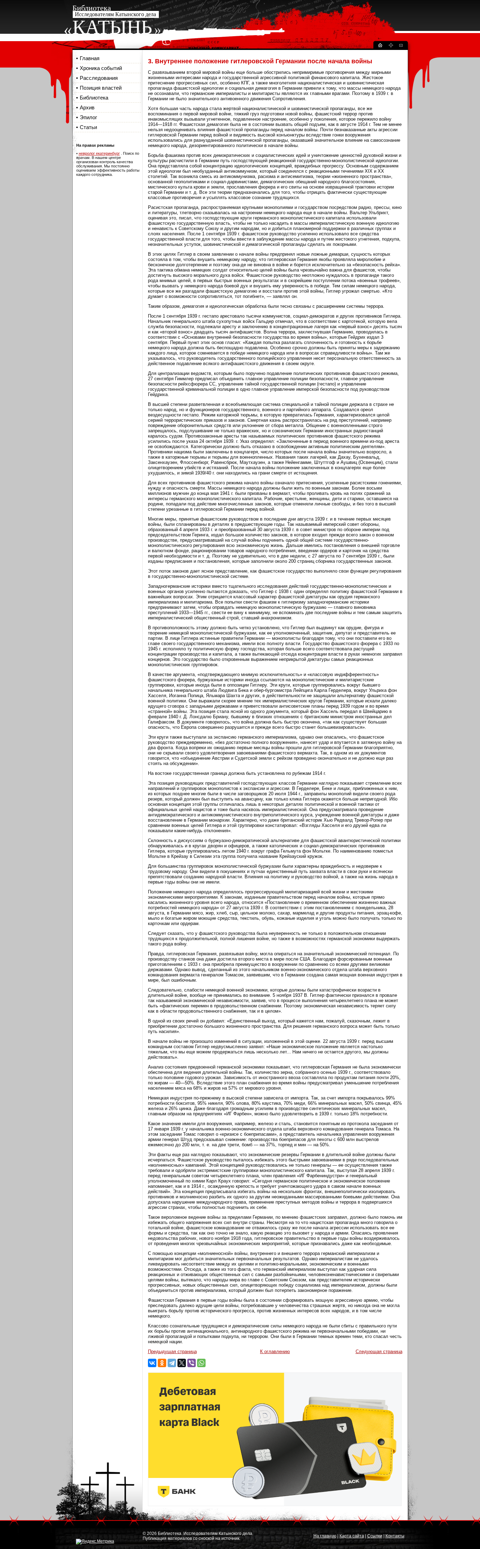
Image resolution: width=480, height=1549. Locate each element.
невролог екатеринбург (99, 153)
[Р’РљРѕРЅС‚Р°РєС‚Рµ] (152, 1363)
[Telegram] (172, 1363)
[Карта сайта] (391, 46)
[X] (181, 1363)
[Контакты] (400, 46)
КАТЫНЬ (112, 27)
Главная (89, 58)
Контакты (394, 1536)
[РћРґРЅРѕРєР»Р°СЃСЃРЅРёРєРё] (162, 1363)
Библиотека (94, 98)
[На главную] (380, 46)
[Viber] (191, 1363)
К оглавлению (275, 1351)
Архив (87, 107)
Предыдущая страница (172, 1351)
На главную (324, 1536)
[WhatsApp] (201, 1363)
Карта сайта (351, 1536)
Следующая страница (379, 1351)
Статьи (88, 127)
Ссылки (374, 1536)
